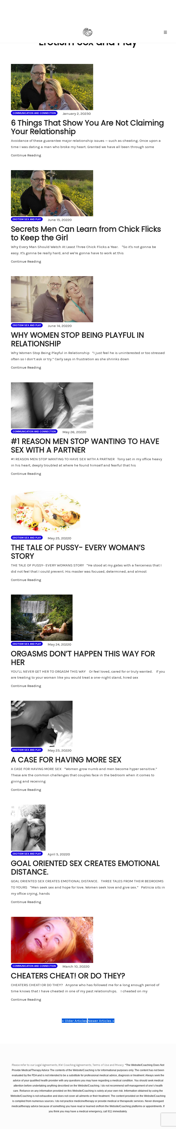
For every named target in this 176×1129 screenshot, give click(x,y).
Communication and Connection (34, 113)
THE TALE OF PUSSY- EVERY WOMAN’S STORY (78, 551)
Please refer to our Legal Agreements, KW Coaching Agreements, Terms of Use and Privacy (68, 1065)
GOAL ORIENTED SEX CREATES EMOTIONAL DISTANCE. (85, 867)
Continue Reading (26, 155)
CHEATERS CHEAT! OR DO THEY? (68, 975)
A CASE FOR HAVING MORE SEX (66, 759)
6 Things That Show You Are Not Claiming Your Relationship (87, 127)
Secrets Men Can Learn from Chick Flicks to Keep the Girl (86, 233)
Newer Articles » (101, 1021)
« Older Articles (74, 1021)
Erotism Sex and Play (27, 219)
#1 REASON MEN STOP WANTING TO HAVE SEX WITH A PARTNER (85, 445)
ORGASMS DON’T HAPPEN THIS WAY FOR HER (83, 657)
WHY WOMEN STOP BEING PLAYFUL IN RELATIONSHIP (77, 339)
